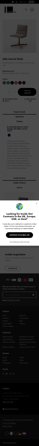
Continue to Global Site (19, 235)
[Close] (36, 203)
